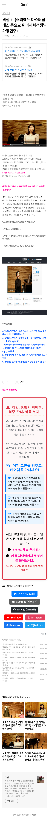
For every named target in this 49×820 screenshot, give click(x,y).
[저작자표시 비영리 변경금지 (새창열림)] (31, 382)
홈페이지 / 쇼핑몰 (26, 593)
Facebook (14, 625)
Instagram (36, 617)
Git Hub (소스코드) (26, 609)
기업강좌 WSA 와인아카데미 (19, 69)
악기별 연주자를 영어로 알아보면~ (13, 644)
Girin (24, 4)
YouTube (15, 617)
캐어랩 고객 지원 (9, 390)
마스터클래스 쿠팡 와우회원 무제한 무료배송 (24, 51)
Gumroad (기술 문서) (26, 601)
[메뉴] (4, 3)
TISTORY (25, 815)
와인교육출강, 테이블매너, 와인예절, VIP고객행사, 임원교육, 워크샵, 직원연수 (24, 75)
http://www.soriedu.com (13, 172)
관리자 (34, 815)
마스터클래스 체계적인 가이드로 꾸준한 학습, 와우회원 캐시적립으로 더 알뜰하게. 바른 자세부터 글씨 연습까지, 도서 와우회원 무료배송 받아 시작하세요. (23, 56)
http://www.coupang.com (16, 47)
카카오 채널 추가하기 (27, 549)
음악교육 (5, 640)
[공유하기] (10, 382)
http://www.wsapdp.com (16, 66)
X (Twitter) (37, 625)
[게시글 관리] (13, 382)
